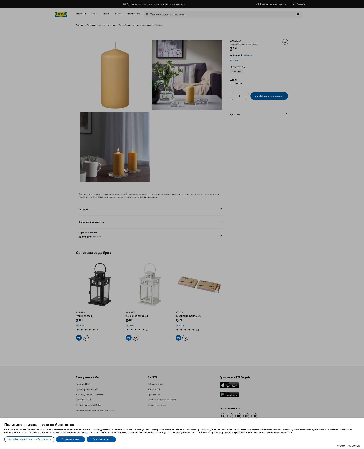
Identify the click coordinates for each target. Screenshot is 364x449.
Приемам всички (101, 439)
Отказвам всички (70, 439)
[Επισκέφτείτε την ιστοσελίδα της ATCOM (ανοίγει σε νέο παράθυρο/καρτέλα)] (348, 446)
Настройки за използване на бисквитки (27, 439)
